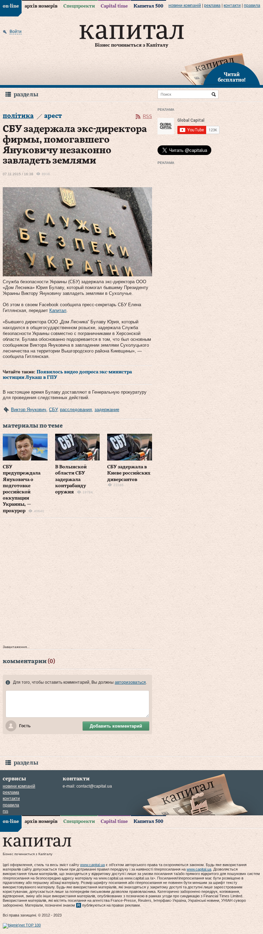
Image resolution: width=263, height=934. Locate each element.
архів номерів (41, 6)
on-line (11, 6)
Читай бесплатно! (232, 77)
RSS (147, 116)
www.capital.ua (92, 865)
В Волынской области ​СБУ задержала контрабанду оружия (71, 479)
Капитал (57, 310)
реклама (212, 5)
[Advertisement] (77, 583)
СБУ (53, 409)
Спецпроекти (79, 6)
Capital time (114, 6)
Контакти (232, 5)
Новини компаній (184, 5)
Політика (18, 116)
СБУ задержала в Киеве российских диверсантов (129, 473)
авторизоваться (130, 682)
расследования (76, 409)
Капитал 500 (148, 6)
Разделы (26, 94)
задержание (107, 409)
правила (252, 5)
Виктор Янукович (28, 409)
